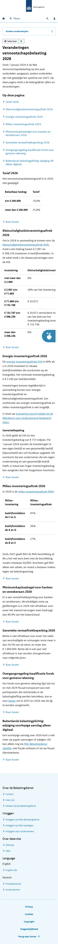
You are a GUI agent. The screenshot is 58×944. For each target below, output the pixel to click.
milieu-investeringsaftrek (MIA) (36, 491)
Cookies (29, 914)
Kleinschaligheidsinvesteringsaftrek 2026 (29, 109)
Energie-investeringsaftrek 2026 (24, 116)
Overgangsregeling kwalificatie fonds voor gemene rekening (30, 151)
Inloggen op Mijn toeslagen (20, 825)
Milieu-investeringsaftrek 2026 (23, 124)
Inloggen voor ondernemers (20, 831)
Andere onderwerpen (17, 31)
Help (8, 850)
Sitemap (10, 845)
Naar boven (12, 221)
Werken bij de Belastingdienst (21, 805)
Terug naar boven (27, 936)
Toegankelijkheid (29, 929)
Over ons (10, 800)
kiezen (12, 701)
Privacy (29, 906)
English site (11, 870)
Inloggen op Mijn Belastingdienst (22, 819)
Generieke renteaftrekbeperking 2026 (28, 142)
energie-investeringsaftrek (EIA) (24, 361)
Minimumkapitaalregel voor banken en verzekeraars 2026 (28, 133)
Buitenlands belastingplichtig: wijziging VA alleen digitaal (29, 162)
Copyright (29, 921)
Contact (9, 794)
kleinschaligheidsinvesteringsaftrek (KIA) (25, 244)
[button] (13, 41)
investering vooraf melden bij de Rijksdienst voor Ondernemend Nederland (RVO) (27, 418)
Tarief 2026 (12, 102)
